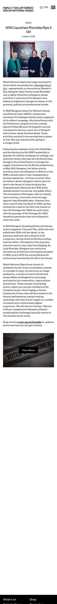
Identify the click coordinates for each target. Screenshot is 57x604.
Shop (33, 599)
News (28, 23)
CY (41, 7)
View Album (28, 350)
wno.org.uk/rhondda (30, 322)
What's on (9, 599)
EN (46, 7)
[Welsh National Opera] (18, 9)
